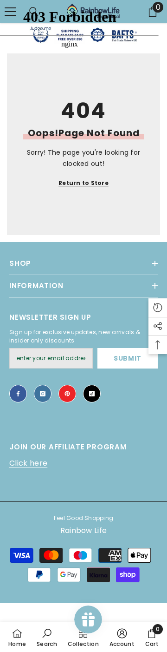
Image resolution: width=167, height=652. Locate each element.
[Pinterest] (67, 393)
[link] (47, 637)
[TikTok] (92, 393)
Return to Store (83, 183)
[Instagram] (42, 393)
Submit (127, 358)
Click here (28, 463)
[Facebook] (18, 393)
